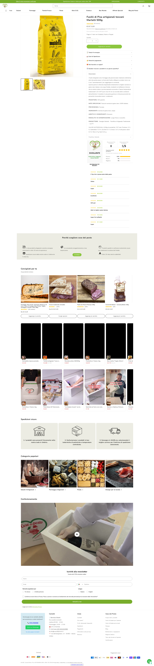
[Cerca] (110, 6)
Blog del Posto (133, 10)
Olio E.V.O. (75, 10)
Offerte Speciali (118, 10)
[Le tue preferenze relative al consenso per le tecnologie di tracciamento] (151, 663)
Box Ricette (103, 10)
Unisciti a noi (77, 602)
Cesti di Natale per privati (113, 623)
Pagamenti (80, 629)
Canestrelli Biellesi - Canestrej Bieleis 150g (117, 304)
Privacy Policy (56, 662)
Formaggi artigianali (56, 490)
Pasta (61, 10)
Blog (107, 629)
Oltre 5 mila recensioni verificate (26, 1)
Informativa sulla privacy (84, 632)
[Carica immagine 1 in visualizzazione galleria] (27, 84)
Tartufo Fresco (46, 10)
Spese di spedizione (100, 28)
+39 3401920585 (62, 629)
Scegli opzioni (63, 316)
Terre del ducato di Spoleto (113, 637)
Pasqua (108, 626)
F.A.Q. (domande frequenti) (84, 623)
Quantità (89, 37)
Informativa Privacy (37, 607)
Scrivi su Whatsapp (33, 627)
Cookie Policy (62, 662)
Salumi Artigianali (27, 490)
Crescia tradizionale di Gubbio (57, 304)
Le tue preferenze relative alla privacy (74, 662)
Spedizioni (80, 626)
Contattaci (77, 254)
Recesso (79, 634)
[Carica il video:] (77, 534)
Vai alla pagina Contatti (32, 632)
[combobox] (82, 6)
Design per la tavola (113, 490)
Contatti (79, 617)
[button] (139, 6)
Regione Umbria (110, 634)
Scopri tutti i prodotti (111, 617)
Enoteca (89, 10)
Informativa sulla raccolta (77, 664)
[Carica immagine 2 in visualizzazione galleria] (39, 84)
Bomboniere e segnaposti (113, 632)
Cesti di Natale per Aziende (113, 620)
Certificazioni (109, 640)
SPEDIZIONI (115, 1)
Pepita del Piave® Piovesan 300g (86, 304)
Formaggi (32, 10)
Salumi (18, 10)
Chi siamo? (80, 620)
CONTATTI (141, 1)
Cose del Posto (28, 662)
